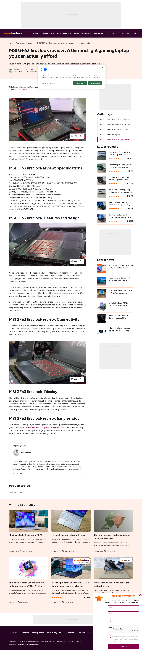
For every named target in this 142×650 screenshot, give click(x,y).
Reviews (13, 492)
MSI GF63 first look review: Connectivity (114, 130)
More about (18, 473)
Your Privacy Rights (48, 83)
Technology (47, 33)
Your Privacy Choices (55, 633)
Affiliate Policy (85, 633)
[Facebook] (107, 33)
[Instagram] (122, 33)
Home (11, 43)
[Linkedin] (112, 33)
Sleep (35, 33)
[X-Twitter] (117, 33)
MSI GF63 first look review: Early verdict (114, 140)
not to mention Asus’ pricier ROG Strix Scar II (45, 427)
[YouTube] (127, 33)
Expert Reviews (11, 33)
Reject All (80, 83)
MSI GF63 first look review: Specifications (115, 120)
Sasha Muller (18, 72)
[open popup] (81, 136)
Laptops (31, 43)
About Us (71, 633)
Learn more (22, 89)
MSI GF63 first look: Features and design (114, 125)
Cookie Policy (96, 77)
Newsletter (98, 33)
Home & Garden (63, 33)
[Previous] (13, 119)
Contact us (13, 633)
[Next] (82, 119)
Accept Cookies (95, 83)
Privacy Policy (38, 633)
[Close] (102, 67)
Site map (25, 633)
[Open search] (135, 33)
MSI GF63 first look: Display (109, 135)
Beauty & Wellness (81, 33)
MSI (21, 492)
